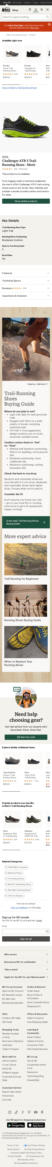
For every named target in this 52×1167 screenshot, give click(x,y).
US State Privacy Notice (34, 1149)
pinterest (29, 1112)
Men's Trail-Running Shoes (17, 35)
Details (39, 920)
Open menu (47, 9)
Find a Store (8, 1095)
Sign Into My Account (12, 991)
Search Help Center (11, 1091)
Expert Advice (34, 1037)
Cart (41, 9)
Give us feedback (19, 907)
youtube (36, 1112)
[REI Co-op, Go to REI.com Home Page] (6, 9)
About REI (32, 1060)
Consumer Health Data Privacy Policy (26, 1153)
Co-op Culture (9, 1064)
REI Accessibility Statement (26, 1163)
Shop (15, 10)
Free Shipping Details (37, 1022)
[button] (26, 127)
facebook (23, 1112)
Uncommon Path (35, 1045)
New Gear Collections (12, 1041)
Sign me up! (26, 939)
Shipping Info (34, 1006)
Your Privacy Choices (36, 1145)
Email (4, 926)
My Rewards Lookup (12, 995)
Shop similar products (26, 201)
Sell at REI (7, 1068)
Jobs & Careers (9, 1060)
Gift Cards (7, 1022)
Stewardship (33, 1080)
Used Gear (7, 1045)
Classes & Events (35, 1041)
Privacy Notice (13, 1149)
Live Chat (6, 1099)
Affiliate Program (10, 1072)
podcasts (42, 1112)
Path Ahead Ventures (37, 1049)
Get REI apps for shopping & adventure (26, 1120)
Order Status (33, 991)
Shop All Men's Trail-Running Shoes (19, 87)
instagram (10, 1112)
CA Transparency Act (35, 1156)
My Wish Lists (8, 999)
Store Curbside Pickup (38, 1002)
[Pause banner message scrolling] (49, 24)
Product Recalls (14, 1156)
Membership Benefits (12, 1003)
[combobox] (26, 17)
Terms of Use (13, 1145)
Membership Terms (26, 1160)
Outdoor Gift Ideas (11, 1018)
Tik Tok (16, 1112)
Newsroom (32, 1072)
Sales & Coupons (35, 1018)
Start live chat (28, 737)
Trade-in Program (10, 1049)
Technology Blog (35, 1076)
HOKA (5, 156)
